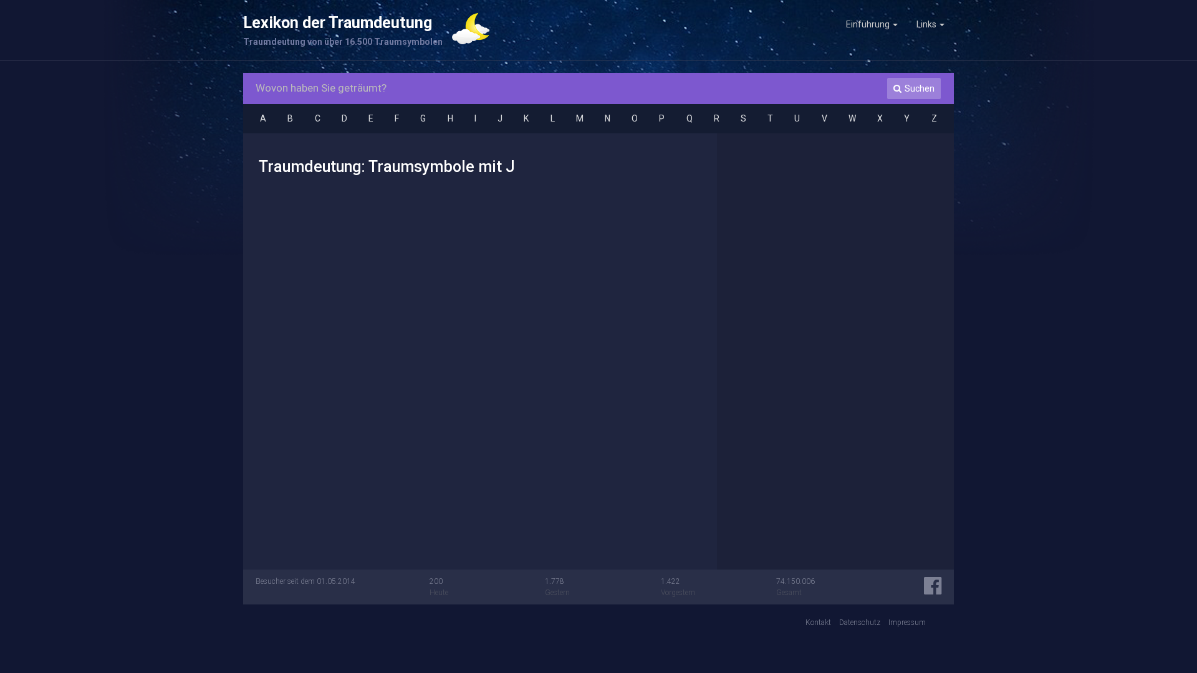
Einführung (869, 24)
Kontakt (818, 622)
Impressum (907, 622)
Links (927, 24)
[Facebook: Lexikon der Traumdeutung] (932, 590)
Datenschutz (859, 622)
